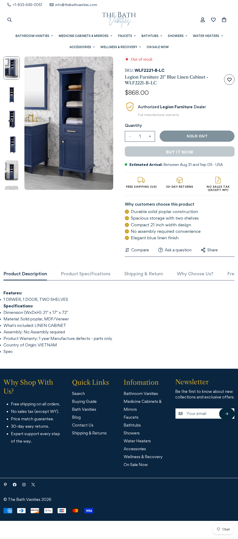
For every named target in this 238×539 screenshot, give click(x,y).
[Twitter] (33, 484)
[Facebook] (15, 484)
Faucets (125, 36)
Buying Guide (84, 401)
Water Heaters (206, 36)
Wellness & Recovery (118, 47)
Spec (8, 351)
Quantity (133, 125)
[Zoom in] (103, 66)
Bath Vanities (84, 409)
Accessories (80, 47)
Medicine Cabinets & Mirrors (84, 36)
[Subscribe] (227, 413)
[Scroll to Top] (228, 513)
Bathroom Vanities (32, 36)
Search (78, 393)
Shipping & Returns (89, 433)
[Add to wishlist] (229, 79)
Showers (176, 36)
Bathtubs (150, 36)
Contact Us (82, 425)
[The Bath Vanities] (119, 19)
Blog (76, 417)
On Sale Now (158, 47)
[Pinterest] (5, 484)
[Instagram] (24, 484)
